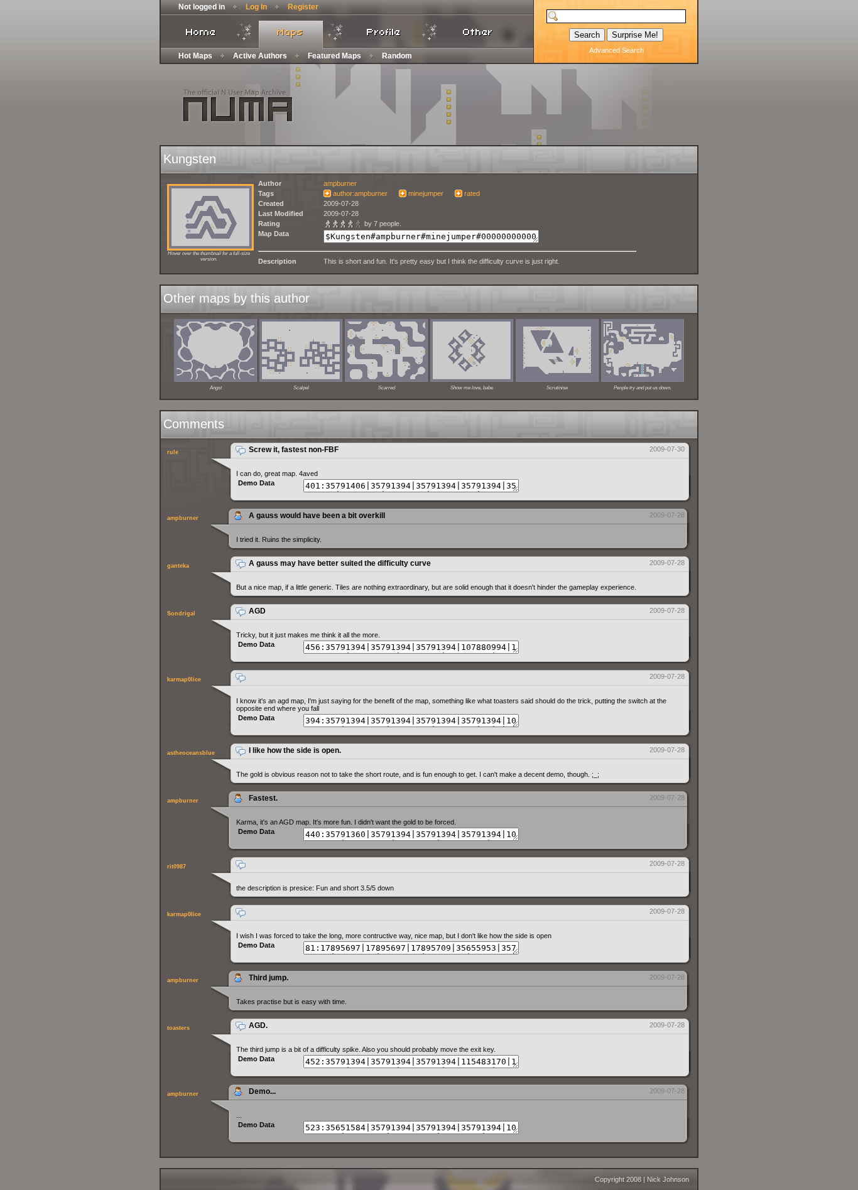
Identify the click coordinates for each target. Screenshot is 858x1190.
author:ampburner (360, 193)
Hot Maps (195, 55)
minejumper (425, 193)
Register (303, 7)
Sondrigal (181, 613)
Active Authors (260, 55)
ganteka (178, 566)
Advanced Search (616, 50)
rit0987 (176, 866)
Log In (256, 7)
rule (172, 452)
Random (397, 55)
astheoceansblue (191, 753)
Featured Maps (334, 55)
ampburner (340, 183)
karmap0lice (184, 679)
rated (472, 193)
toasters (178, 1028)
